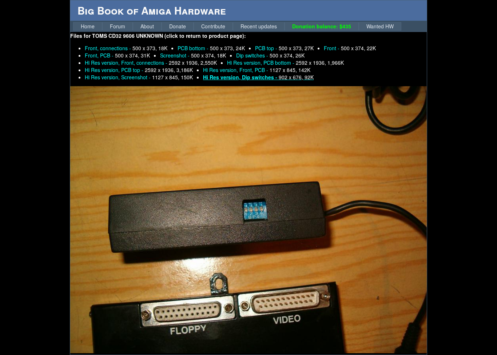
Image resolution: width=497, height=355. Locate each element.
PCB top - (284, 48)
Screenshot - (193, 55)
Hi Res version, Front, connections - (151, 62)
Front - (350, 48)
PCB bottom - (211, 48)
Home (88, 26)
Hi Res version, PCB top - (139, 69)
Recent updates (258, 26)
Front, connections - (126, 48)
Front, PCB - (117, 55)
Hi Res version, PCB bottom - (285, 62)
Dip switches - (270, 55)
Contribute (213, 26)
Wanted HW (380, 26)
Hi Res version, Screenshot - (139, 77)
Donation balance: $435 (321, 26)
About (147, 26)
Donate (177, 26)
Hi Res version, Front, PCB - (256, 69)
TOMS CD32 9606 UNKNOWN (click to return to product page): (169, 35)
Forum (117, 26)
